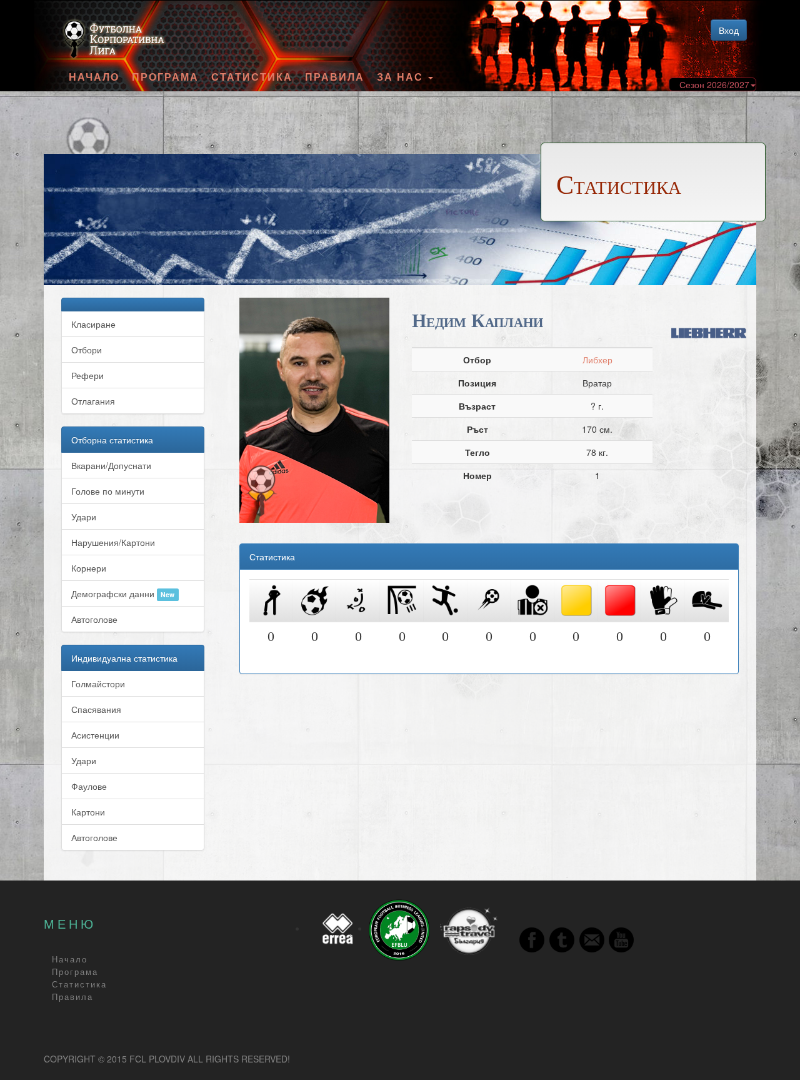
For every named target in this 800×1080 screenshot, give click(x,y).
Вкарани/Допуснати (111, 465)
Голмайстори (98, 683)
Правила (334, 77)
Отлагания (93, 401)
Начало (94, 77)
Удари (83, 516)
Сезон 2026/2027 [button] (714, 84)
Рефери (87, 375)
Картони (88, 811)
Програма (165, 77)
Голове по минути (107, 491)
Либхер (597, 359)
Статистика (251, 77)
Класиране (93, 324)
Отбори (86, 349)
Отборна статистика (112, 439)
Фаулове (89, 786)
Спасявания (96, 709)
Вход (729, 30)
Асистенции (95, 735)
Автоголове (94, 619)
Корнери (88, 568)
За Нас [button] (402, 77)
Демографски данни (122, 593)
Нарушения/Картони (113, 542)
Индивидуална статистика (124, 658)
